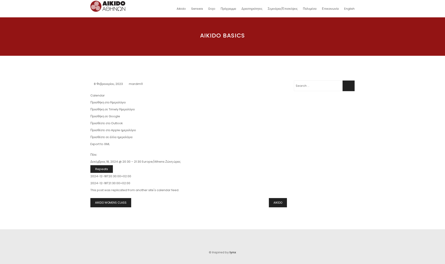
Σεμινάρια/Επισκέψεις (283, 8)
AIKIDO (277, 203)
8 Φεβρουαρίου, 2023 (108, 84)
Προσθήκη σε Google (105, 116)
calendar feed (167, 190)
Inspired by (224, 252)
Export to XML (100, 144)
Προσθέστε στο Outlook (106, 123)
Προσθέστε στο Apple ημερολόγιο (113, 130)
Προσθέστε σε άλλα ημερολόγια (111, 137)
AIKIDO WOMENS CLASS (111, 203)
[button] (108, 102)
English (349, 8)
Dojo (211, 8)
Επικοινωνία (330, 8)
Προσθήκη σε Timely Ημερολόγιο (112, 109)
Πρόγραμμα (228, 8)
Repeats (101, 169)
